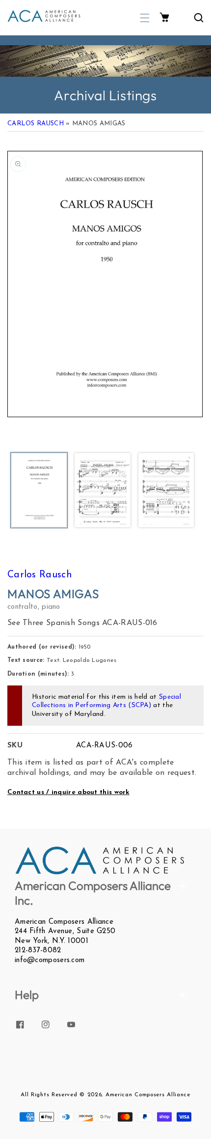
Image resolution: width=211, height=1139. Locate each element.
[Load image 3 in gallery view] (166, 491)
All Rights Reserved (49, 1095)
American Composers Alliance (148, 1095)
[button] (145, 18)
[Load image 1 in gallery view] (39, 491)
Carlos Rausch (35, 123)
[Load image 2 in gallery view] (102, 491)
